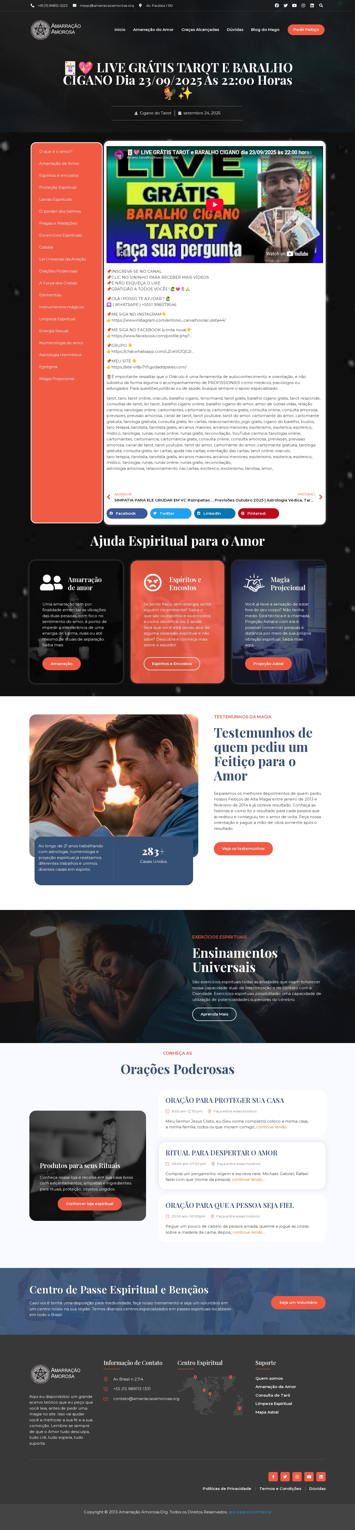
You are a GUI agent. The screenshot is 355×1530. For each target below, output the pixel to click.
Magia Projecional (56, 378)
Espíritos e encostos (58, 175)
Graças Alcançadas (200, 30)
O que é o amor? (56, 151)
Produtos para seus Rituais (80, 1165)
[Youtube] (309, 1476)
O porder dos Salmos (60, 211)
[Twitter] (285, 1476)
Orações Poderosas (58, 271)
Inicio (120, 30)
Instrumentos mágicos (61, 306)
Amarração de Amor (59, 163)
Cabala (46, 247)
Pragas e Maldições (58, 223)
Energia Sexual (53, 330)
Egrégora (48, 366)
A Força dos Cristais (58, 283)
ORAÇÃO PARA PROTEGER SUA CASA (225, 1100)
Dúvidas (235, 30)
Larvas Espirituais (55, 199)
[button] (321, 5)
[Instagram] (303, 5)
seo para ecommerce (249, 1511)
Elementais (50, 294)
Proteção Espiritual (57, 187)
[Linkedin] (312, 5)
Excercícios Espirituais (60, 235)
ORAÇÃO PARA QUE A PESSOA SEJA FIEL (230, 1205)
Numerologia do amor (61, 342)
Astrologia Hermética (60, 354)
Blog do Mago (265, 30)
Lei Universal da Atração (62, 259)
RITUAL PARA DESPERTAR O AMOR (222, 1152)
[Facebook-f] (273, 1476)
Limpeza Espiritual (57, 318)
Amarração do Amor (153, 30)
